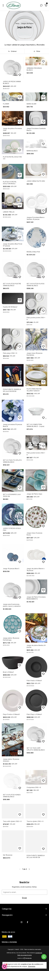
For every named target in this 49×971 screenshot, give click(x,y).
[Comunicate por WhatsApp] (44, 956)
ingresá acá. (38, 952)
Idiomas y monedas (9, 942)
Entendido (31, 966)
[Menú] (3, 5)
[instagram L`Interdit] (21, 922)
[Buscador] (41, 5)
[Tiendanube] (24, 958)
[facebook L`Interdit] (27, 922)
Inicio (17, 23)
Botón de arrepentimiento (24, 955)
